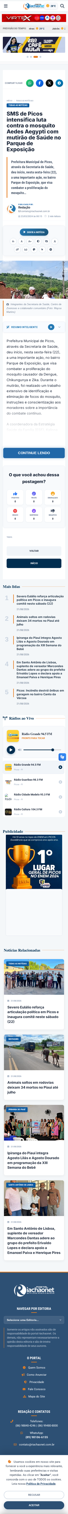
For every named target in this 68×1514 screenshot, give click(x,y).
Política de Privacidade (41, 1483)
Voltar (34, 550)
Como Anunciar (36, 1374)
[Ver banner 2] (31, 57)
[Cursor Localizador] (42, 249)
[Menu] (5, 6)
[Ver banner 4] (40, 57)
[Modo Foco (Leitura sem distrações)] (25, 249)
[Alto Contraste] (38, 241)
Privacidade (36, 1382)
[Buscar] (62, 6)
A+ (30, 241)
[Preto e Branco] (46, 241)
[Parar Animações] (50, 249)
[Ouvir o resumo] (51, 327)
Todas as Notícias (24, 100)
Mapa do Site (36, 1396)
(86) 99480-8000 (48, 1425)
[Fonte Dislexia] (54, 241)
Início (9, 100)
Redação (24, 207)
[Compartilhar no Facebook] (39, 83)
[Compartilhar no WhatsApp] (30, 83)
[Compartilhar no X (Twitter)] (49, 83)
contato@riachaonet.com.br (35, 211)
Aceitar (34, 1505)
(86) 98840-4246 (25, 1425)
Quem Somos (36, 1367)
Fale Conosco (37, 1389)
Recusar (34, 1495)
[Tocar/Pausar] (11, 750)
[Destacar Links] (17, 249)
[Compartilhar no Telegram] (59, 83)
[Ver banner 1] (28, 57)
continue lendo (34, 453)
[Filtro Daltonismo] (34, 249)
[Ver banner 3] (35, 57)
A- (13, 241)
